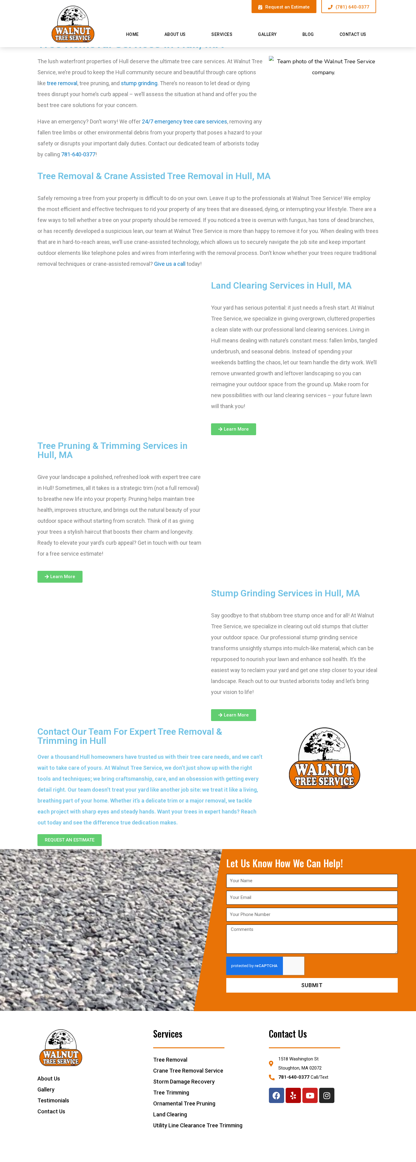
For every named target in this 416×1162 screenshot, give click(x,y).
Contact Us (353, 34)
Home (132, 34)
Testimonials (53, 1100)
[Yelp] (293, 1095)
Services (221, 34)
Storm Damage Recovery (184, 1081)
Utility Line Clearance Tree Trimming (197, 1125)
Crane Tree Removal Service (188, 1070)
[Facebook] (276, 1095)
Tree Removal (170, 1059)
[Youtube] (310, 1095)
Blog (308, 34)
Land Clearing (170, 1114)
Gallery (267, 34)
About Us (175, 34)
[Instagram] (326, 1095)
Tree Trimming (171, 1092)
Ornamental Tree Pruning (184, 1103)
